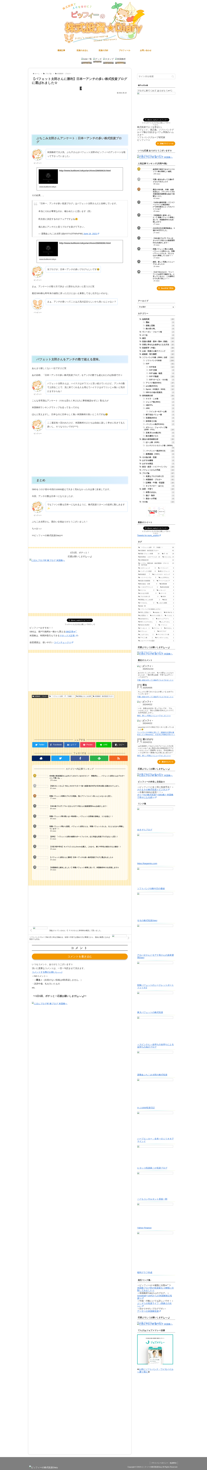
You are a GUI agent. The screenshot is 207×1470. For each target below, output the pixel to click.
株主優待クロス (160, 436)
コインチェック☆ (62, 642)
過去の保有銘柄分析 (158, 439)
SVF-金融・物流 (161, 373)
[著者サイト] (41, 758)
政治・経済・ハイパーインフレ (158, 467)
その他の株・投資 (158, 457)
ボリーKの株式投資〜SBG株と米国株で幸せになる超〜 (155, 796)
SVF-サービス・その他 (161, 380)
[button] (173, 76)
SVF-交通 (161, 370)
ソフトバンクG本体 (160, 360)
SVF (160, 364)
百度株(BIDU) (160, 418)
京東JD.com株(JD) (160, 433)
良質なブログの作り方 (160, 476)
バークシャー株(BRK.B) (160, 451)
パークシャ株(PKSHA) (160, 424)
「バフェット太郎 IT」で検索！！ (62, 696)
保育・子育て (158, 489)
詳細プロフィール (166, 143)
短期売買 (158, 319)
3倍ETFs (160, 405)
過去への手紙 (160, 499)
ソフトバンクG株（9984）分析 (158, 357)
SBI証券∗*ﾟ (71, 631)
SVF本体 (161, 367)
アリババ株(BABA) (160, 383)
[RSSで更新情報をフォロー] (118, 758)
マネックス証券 (67, 635)
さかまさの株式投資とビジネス (152, 789)
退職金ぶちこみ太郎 (84, 696)
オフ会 (158, 335)
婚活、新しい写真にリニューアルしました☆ (154, 716)
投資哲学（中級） (158, 348)
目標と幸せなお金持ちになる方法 (158, 344)
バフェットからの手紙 (158, 470)
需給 (160, 322)
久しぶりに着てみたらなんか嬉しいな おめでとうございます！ (156, 693)
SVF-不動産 (161, 376)
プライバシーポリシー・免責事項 (163, 1463)
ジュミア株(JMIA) (160, 402)
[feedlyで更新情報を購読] (99, 758)
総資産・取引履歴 (158, 354)
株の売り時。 (160, 329)
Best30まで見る (167, 288)
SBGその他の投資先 (160, 392)
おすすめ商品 (158, 464)
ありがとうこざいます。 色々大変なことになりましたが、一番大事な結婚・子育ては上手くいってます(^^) (156, 675)
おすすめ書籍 (158, 460)
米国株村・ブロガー (40, 696)
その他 (158, 502)
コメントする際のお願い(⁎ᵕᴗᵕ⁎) (47, 972)
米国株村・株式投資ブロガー (104, 696)
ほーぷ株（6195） (160, 442)
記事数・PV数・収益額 (160, 483)
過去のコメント (167, 762)
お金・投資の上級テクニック (158, 351)
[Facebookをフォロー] (80, 758)
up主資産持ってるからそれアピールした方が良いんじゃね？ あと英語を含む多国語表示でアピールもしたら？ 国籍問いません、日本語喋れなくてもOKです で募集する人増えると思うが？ (156, 749)
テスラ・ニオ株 (160, 399)
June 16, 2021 (90, 233)
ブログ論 (158, 473)
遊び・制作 (160, 495)
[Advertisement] (80, 112)
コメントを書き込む (80, 956)
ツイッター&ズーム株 (161, 411)
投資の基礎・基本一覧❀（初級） (158, 341)
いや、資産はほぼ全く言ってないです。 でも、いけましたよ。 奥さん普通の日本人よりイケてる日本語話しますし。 (156, 710)
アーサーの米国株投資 (148, 1311)
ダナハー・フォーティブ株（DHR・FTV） (158, 428)
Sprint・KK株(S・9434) (160, 389)
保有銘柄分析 (158, 396)
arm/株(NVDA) (160, 386)
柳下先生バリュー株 (160, 415)
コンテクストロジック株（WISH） (160, 446)
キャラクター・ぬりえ (160, 486)
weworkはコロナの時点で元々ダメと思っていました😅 (156, 728)
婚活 (158, 338)
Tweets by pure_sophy (148, 535)
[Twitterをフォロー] (60, 758)
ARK (160, 408)
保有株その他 (160, 421)
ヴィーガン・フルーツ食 (158, 332)
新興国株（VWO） (160, 454)
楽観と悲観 (160, 325)
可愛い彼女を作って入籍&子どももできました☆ (155, 680)
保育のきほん (160, 492)
